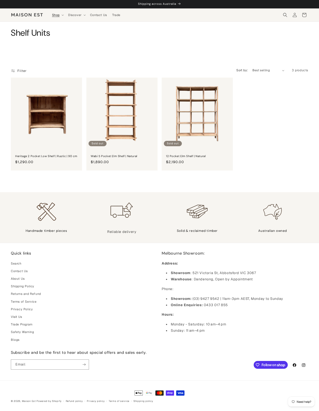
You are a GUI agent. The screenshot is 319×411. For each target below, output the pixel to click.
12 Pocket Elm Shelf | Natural (186, 156)
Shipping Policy (22, 286)
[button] (57, 14)
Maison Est (29, 401)
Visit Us (16, 317)
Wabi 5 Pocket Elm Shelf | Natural (114, 156)
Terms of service (119, 401)
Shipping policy (143, 401)
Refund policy (74, 401)
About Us (18, 279)
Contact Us (19, 271)
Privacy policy (96, 401)
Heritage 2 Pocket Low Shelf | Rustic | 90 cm (46, 156)
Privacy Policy (22, 309)
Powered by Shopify (49, 401)
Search (16, 263)
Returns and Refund (26, 294)
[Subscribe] (84, 364)
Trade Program (22, 324)
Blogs (15, 340)
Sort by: (242, 70)
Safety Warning (22, 332)
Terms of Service (24, 302)
